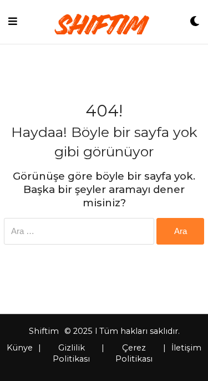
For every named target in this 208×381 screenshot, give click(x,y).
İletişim (186, 348)
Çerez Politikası (134, 353)
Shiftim (44, 331)
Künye (20, 348)
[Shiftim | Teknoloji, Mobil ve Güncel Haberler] (103, 21)
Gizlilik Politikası (71, 353)
